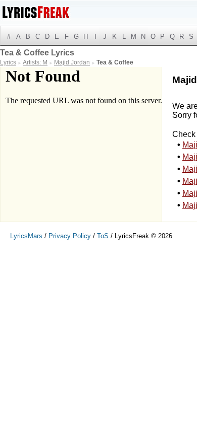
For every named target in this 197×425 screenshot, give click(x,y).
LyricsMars (26, 236)
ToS (103, 236)
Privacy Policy (69, 236)
